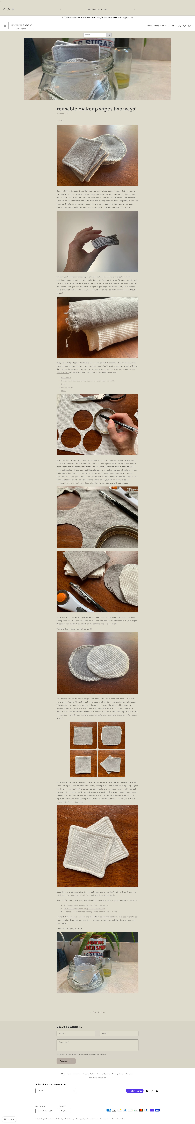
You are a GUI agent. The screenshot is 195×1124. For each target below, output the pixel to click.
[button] (4, 25)
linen (63, 390)
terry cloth (66, 378)
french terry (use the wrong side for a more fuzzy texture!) (87, 381)
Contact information (118, 1118)
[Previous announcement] (60, 9)
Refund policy (69, 1118)
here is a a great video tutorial (78, 483)
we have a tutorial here (77, 895)
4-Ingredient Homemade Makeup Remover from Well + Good (90, 912)
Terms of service (92, 1118)
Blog (63, 1074)
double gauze (67, 387)
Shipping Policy (89, 1074)
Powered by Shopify (56, 1118)
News (69, 1074)
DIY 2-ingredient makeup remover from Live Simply (86, 905)
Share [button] (61, 120)
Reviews (129, 1074)
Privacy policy (80, 1118)
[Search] (108, 35)
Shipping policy (105, 1118)
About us (76, 1074)
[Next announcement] (134, 9)
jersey (64, 384)
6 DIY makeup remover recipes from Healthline (84, 909)
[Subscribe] (73, 1090)
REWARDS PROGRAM (97, 1078)
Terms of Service (103, 1074)
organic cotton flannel (115, 369)
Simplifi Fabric (45, 1118)
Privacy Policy (117, 1074)
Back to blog (99, 1012)
